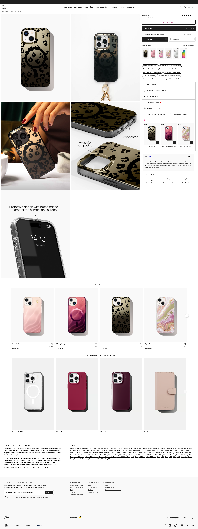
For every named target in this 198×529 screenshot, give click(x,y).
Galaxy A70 (160, 457)
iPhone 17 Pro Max (90, 448)
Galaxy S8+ (107, 459)
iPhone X (102, 453)
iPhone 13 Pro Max (122, 450)
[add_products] (157, 142)
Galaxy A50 (168, 457)
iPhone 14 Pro (76, 450)
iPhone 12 (148, 450)
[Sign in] (181, 7)
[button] (180, 517)
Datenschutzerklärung (43, 497)
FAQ (71, 490)
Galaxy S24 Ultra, (136, 455)
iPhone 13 (104, 450)
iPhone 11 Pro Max (178, 450)
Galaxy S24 (118, 455)
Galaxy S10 (184, 457)
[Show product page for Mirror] (176, 53)
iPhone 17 (73, 448)
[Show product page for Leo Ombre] (145, 53)
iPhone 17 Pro (81, 448)
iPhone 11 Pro (187, 450)
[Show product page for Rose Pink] (153, 53)
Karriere (90, 490)
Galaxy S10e (78, 459)
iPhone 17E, (107, 448)
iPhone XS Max (87, 453)
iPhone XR (96, 453)
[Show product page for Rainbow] (183, 53)
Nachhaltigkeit (92, 487)
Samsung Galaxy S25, (88, 455)
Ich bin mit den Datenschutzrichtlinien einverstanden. (29, 497)
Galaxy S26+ (188, 453)
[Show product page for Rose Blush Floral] (160, 53)
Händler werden (93, 492)
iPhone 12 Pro (141, 450)
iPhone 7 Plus (142, 453)
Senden (49, 492)
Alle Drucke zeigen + (189, 45)
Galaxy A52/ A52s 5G (91, 457)
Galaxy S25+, (99, 455)
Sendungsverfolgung (76, 485)
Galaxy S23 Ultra (164, 455)
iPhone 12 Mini (167, 450)
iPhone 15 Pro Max (183, 448)
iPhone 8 (119, 453)
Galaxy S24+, (127, 455)
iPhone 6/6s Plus (160, 453)
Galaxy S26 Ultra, (75, 455)
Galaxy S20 (130, 457)
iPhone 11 (72, 453)
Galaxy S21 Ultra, (121, 457)
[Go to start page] (4, 7)
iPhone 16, (121, 448)
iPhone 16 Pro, (128, 448)
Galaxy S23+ (154, 455)
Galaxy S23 (146, 455)
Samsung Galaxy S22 (176, 455)
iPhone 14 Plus (85, 450)
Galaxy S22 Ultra (78, 457)
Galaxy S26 (179, 453)
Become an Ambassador (113, 490)
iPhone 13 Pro (112, 450)
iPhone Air (100, 448)
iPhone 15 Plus (172, 448)
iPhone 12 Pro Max (157, 450)
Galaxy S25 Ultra (109, 455)
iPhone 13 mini (132, 450)
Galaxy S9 (85, 459)
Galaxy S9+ (92, 459)
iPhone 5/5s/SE (171, 453)
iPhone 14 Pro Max (95, 450)
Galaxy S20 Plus (140, 457)
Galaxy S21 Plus (111, 457)
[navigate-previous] (187, 315)
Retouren (73, 492)
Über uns (90, 485)
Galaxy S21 (102, 457)
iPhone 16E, (114, 448)
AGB (106, 485)
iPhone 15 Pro (163, 448)
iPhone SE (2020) (111, 453)
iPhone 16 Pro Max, (147, 448)
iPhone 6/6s (150, 453)
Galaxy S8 (100, 459)
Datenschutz (109, 487)
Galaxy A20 (176, 457)
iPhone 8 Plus (127, 453)
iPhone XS (79, 453)
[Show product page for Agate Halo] (168, 53)
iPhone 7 (134, 453)
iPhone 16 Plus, (137, 448)
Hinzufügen (169, 28)
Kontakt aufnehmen (76, 487)
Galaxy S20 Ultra (151, 457)
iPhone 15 (156, 448)
